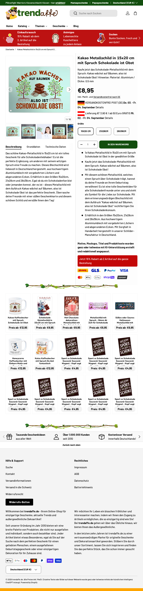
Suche (9, 467)
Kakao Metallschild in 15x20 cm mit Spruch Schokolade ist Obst (37, 49)
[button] (135, 13)
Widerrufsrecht (14, 494)
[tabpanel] (39, 176)
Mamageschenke (79, 2)
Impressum (80, 467)
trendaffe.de (17, 579)
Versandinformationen (18, 480)
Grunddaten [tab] (33, 146)
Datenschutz (81, 480)
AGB (76, 473)
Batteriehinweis (83, 487)
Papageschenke (100, 2)
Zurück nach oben (71, 445)
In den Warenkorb (118, 144)
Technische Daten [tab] (55, 146)
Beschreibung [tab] (13, 146)
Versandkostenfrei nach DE (106, 96)
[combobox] (93, 13)
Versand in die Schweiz (19, 487)
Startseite (10, 49)
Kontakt (10, 473)
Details (100, 107)
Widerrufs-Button (19, 502)
